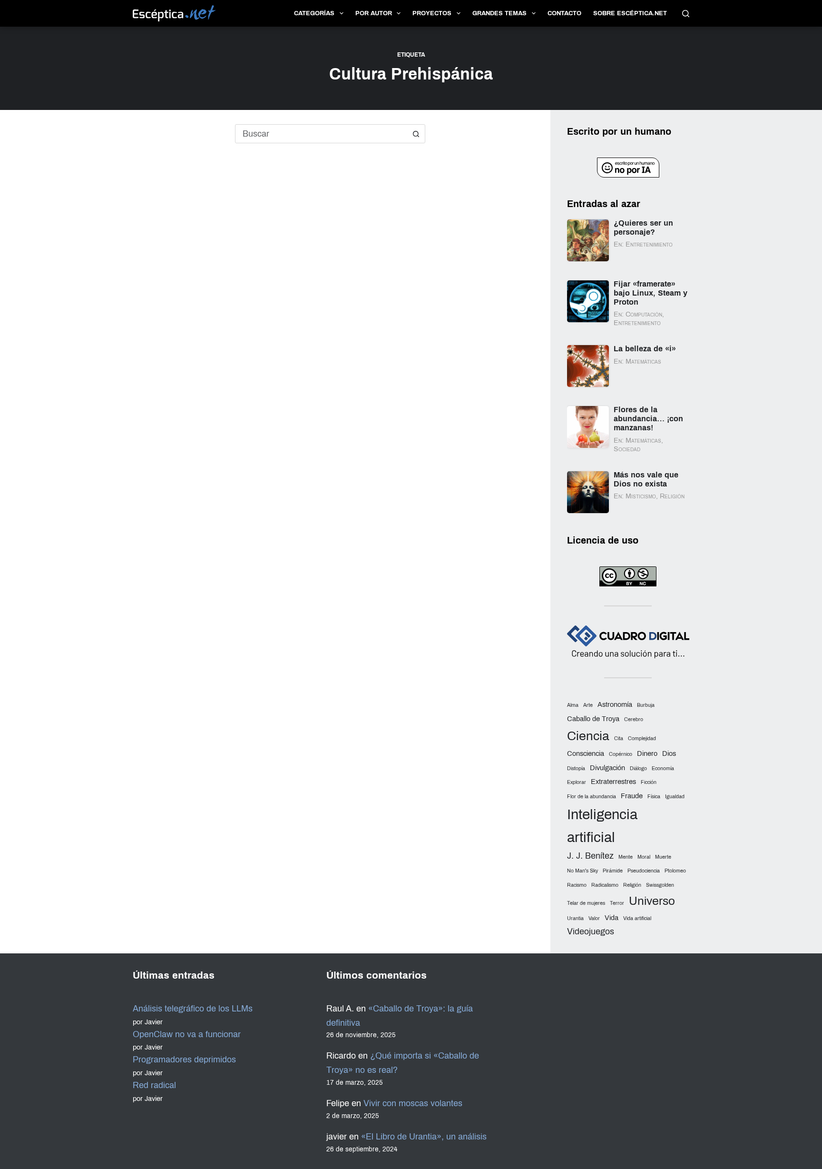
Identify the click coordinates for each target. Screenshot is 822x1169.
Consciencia (585, 753)
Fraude (632, 796)
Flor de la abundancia (591, 796)
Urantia (575, 918)
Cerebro (633, 719)
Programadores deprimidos (184, 1059)
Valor (594, 918)
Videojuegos (590, 931)
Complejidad (642, 738)
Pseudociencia (643, 870)
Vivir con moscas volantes (412, 1103)
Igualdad (675, 796)
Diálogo (638, 768)
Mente (625, 857)
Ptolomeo (675, 870)
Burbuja (646, 705)
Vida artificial (637, 918)
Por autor (373, 13)
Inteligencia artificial (602, 826)
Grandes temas (499, 13)
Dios (669, 753)
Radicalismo (604, 885)
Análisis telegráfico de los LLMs (193, 1008)
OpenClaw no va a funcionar (187, 1034)
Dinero (647, 753)
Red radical (154, 1085)
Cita (618, 738)
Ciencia (588, 736)
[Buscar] (685, 13)
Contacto (564, 13)
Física (653, 796)
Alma (572, 705)
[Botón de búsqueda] (416, 134)
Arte (588, 705)
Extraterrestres (613, 781)
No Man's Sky (582, 870)
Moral (643, 857)
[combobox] (321, 133)
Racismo (577, 885)
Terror (617, 903)
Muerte (663, 857)
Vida (611, 917)
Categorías (314, 13)
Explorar (576, 782)
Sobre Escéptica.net (630, 13)
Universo (652, 900)
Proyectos (431, 13)
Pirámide (613, 870)
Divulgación (607, 768)
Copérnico (620, 754)
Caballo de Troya (593, 719)
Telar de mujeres (586, 903)
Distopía (576, 768)
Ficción (648, 782)
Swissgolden (660, 885)
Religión (632, 885)
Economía (663, 768)
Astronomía (614, 704)
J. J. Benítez (590, 856)
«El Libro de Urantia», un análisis (424, 1136)
